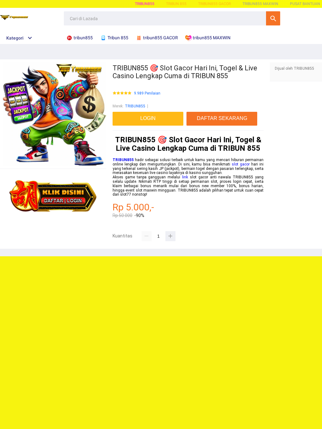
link (185, 177)
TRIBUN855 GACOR (214, 4)
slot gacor (241, 164)
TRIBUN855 (144, 4)
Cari (273, 18)
